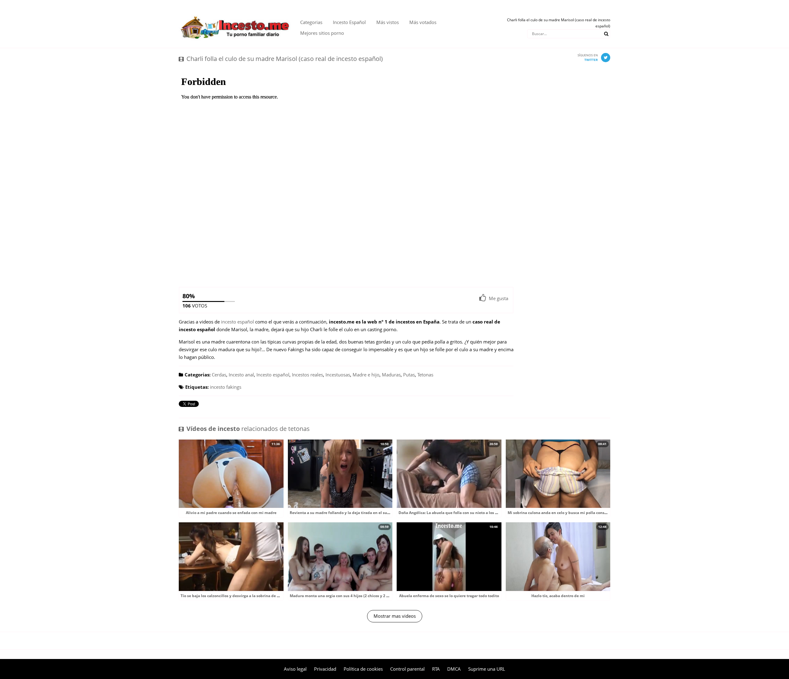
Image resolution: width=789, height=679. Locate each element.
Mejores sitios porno (322, 33)
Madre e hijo (366, 375)
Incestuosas (337, 375)
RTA (436, 669)
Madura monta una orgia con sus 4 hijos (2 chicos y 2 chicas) (344, 595)
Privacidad (325, 669)
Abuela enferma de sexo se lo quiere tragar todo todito (449, 595)
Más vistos (387, 22)
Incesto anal (241, 375)
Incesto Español (349, 22)
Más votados (422, 22)
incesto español (237, 322)
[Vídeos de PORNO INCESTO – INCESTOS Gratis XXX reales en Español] (235, 12)
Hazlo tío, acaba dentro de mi (558, 595)
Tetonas (425, 375)
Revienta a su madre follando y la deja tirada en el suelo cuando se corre (356, 512)
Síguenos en (588, 57)
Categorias (311, 22)
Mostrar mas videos (395, 616)
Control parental (407, 669)
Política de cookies (363, 669)
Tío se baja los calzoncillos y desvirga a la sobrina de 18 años (236, 595)
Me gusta (498, 298)
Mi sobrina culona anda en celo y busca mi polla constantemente (567, 512)
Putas (409, 375)
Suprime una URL (486, 669)
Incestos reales (307, 375)
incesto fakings (225, 387)
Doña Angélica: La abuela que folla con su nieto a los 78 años (454, 512)
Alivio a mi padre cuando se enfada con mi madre (231, 512)
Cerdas (219, 375)
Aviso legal (295, 669)
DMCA (454, 669)
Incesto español (272, 375)
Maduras (391, 375)
